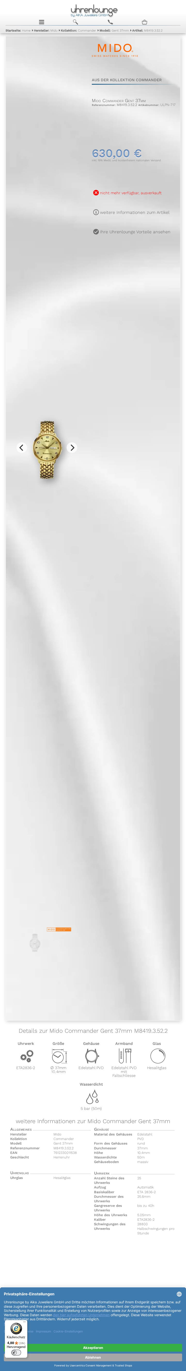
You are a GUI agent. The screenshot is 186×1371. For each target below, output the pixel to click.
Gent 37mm (114, 30)
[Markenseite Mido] (115, 63)
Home (18, 30)
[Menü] (24, 1323)
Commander (78, 30)
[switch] (16, 1352)
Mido (45, 30)
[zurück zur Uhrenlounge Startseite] (93, 10)
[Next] (72, 447)
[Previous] (21, 447)
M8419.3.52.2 (147, 30)
